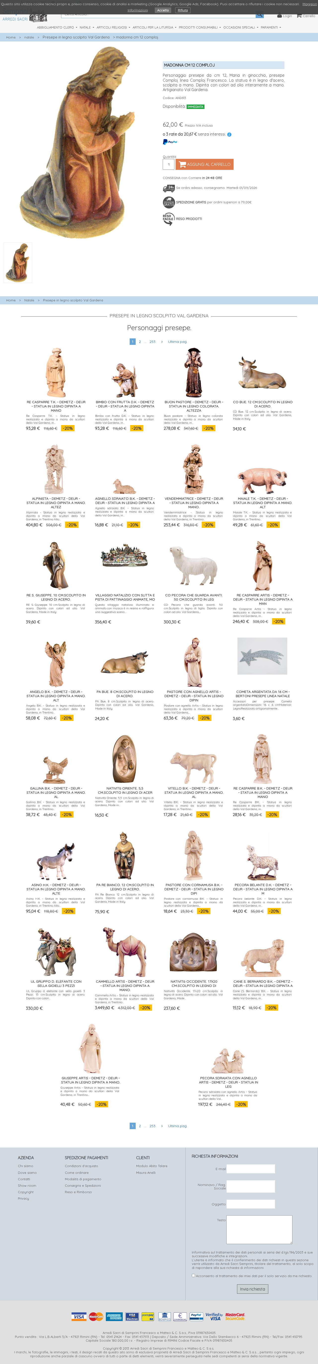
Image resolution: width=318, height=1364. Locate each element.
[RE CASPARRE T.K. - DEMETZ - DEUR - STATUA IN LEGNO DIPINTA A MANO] (56, 371)
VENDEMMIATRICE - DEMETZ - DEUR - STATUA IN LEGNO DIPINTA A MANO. (194, 502)
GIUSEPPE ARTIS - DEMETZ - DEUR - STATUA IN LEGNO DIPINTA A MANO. (90, 1080)
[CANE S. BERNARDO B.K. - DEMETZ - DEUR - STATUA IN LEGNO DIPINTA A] (262, 951)
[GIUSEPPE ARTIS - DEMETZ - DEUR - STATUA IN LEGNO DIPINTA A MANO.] (90, 1047)
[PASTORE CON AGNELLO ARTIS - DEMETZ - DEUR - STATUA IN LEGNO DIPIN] (193, 661)
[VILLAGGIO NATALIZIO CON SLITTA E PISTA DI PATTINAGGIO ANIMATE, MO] (124, 554)
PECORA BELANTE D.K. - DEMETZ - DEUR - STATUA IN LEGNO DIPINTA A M (263, 889)
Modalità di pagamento (83, 1179)
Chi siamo (25, 1166)
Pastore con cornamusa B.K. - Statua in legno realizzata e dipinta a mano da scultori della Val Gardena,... (193, 902)
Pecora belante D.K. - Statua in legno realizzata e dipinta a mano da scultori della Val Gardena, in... (262, 902)
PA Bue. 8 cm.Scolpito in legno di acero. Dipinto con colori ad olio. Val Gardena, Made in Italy (124, 704)
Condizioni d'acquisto (81, 1166)
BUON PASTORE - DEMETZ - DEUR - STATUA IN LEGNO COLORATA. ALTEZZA (194, 406)
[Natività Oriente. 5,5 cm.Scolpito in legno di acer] (124, 758)
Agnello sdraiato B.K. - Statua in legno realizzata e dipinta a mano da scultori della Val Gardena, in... (124, 511)
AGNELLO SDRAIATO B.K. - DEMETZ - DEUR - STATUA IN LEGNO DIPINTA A (125, 500)
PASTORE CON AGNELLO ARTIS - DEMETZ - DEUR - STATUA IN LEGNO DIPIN (194, 695)
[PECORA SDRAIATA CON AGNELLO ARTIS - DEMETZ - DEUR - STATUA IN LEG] (228, 1047)
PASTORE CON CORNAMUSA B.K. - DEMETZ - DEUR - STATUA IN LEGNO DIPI (194, 889)
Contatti (24, 1179)
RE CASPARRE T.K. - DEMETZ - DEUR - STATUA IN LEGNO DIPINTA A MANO (56, 406)
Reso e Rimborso (78, 1192)
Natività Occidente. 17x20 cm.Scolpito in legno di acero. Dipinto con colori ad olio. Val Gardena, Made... (193, 994)
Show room (27, 1185)
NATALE (86, 27)
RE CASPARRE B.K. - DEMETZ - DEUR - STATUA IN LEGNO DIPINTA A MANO (263, 792)
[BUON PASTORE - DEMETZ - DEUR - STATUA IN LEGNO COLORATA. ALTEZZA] (193, 371)
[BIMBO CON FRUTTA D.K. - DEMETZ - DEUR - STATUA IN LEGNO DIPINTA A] (124, 371)
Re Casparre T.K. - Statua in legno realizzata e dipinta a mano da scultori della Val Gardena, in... (55, 419)
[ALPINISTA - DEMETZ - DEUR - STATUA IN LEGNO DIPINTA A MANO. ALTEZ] (55, 468)
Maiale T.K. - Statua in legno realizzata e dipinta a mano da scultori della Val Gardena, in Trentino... (262, 515)
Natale (29, 300)
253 (153, 341)
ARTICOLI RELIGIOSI (112, 27)
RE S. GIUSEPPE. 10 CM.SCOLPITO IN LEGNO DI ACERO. (56, 597)
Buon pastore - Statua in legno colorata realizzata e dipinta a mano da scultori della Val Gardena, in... (193, 419)
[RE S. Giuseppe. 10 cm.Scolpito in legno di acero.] (55, 565)
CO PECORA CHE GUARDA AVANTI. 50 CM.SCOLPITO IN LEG (194, 597)
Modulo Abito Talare (151, 1166)
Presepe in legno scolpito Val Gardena (76, 37)
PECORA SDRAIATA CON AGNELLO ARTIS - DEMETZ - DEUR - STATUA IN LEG (228, 1082)
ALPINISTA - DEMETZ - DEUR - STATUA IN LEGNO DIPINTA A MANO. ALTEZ (56, 502)
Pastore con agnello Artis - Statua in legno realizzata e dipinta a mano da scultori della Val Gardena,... (193, 709)
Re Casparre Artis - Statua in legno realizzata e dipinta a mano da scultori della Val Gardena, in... (262, 612)
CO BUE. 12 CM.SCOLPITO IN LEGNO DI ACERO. (263, 404)
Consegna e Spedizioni (83, 1185)
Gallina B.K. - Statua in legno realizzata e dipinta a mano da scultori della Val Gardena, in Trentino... (55, 805)
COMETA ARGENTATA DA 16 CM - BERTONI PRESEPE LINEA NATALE (263, 693)
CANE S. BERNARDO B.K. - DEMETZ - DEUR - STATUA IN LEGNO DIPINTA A (263, 983)
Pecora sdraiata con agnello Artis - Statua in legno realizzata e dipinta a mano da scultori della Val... (228, 1095)
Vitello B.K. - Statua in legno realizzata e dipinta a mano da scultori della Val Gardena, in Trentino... (193, 805)
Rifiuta (183, 10)
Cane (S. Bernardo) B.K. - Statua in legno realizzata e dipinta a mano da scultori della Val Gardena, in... (262, 994)
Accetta (163, 10)
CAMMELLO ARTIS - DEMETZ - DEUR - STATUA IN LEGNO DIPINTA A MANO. (125, 985)
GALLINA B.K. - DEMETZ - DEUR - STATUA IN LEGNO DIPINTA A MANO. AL (56, 792)
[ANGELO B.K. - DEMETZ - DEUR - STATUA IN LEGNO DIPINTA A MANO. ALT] (55, 661)
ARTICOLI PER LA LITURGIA (153, 27)
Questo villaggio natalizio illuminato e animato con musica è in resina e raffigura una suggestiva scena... (124, 608)
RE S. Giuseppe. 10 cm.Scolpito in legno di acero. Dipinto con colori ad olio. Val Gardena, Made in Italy (55, 608)
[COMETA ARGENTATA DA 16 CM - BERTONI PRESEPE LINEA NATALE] (262, 655)
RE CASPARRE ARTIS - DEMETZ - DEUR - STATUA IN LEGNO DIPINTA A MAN (263, 599)
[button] (79, 285)
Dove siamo (27, 1173)
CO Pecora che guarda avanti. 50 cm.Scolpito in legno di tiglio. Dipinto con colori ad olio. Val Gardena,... (193, 608)
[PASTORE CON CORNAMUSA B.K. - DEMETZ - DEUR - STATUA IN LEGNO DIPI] (193, 854)
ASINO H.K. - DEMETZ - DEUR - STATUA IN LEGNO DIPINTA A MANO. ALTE (56, 889)
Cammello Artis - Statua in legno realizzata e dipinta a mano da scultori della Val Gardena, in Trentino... (124, 998)
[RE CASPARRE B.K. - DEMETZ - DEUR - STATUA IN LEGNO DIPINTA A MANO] (262, 758)
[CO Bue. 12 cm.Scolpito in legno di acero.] (262, 371)
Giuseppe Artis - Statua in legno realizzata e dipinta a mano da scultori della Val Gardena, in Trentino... (90, 1091)
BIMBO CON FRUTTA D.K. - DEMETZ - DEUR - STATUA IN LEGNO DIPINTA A (125, 406)
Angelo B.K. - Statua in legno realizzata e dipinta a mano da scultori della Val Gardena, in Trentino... (55, 709)
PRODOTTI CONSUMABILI (199, 27)
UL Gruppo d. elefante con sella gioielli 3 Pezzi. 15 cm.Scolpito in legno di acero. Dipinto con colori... (55, 994)
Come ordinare (77, 1173)
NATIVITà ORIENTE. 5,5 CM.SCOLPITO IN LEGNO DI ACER (125, 790)
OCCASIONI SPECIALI (239, 27)
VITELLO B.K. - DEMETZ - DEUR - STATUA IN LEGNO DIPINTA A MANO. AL (194, 792)
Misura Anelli (146, 1173)
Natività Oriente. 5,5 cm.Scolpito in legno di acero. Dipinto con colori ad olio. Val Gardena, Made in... (124, 801)
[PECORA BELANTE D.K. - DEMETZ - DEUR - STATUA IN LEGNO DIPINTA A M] (262, 854)
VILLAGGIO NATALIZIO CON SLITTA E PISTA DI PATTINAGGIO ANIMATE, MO (125, 597)
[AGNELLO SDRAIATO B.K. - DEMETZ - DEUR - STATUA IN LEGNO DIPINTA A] (124, 468)
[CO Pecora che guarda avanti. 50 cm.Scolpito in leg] (193, 565)
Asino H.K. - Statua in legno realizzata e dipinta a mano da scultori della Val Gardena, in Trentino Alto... (55, 902)
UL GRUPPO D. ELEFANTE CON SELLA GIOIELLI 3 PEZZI (56, 983)
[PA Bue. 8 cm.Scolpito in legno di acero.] (124, 661)
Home (11, 37)
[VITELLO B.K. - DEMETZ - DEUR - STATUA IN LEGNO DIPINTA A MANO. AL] (193, 758)
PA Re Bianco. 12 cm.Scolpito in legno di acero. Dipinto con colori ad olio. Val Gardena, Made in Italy (124, 898)
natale (29, 37)
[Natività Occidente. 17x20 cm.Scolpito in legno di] (193, 951)
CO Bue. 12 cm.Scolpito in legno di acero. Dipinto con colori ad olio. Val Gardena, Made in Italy (262, 415)
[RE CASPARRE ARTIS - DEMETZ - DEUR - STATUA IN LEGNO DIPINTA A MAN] (262, 565)
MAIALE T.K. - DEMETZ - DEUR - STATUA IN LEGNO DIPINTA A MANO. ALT (262, 502)
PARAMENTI (270, 27)
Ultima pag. (177, 341)
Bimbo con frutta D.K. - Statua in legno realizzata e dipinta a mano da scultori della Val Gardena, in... (124, 419)
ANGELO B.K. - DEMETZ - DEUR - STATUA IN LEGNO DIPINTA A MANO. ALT (56, 695)
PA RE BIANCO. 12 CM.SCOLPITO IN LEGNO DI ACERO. (125, 887)
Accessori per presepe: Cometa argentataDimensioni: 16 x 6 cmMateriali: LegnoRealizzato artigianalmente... (262, 704)
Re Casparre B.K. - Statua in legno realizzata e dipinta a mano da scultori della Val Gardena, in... (262, 805)
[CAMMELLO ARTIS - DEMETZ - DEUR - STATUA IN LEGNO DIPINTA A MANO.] (124, 951)
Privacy (23, 1198)
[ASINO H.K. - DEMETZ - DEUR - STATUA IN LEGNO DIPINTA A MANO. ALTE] (56, 854)
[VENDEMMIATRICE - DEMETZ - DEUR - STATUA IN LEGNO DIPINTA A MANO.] (193, 468)
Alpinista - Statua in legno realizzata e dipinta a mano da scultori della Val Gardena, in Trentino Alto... (55, 515)
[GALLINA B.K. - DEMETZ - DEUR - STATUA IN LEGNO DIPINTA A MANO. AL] (55, 758)
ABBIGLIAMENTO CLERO (56, 27)
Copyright (26, 1192)
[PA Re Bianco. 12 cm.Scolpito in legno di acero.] (124, 854)
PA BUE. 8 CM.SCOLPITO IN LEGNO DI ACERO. (125, 693)
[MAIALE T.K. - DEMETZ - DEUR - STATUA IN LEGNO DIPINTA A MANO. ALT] (262, 468)
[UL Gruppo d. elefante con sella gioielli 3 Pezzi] (55, 951)
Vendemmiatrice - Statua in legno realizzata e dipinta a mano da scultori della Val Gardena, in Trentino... (193, 515)
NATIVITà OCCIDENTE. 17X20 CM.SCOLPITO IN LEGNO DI (194, 983)
